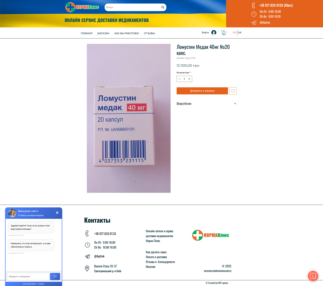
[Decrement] (179, 79)
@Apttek (99, 256)
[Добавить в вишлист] (232, 90)
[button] (224, 32)
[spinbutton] (184, 79)
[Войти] (216, 32)
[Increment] (189, 79)
